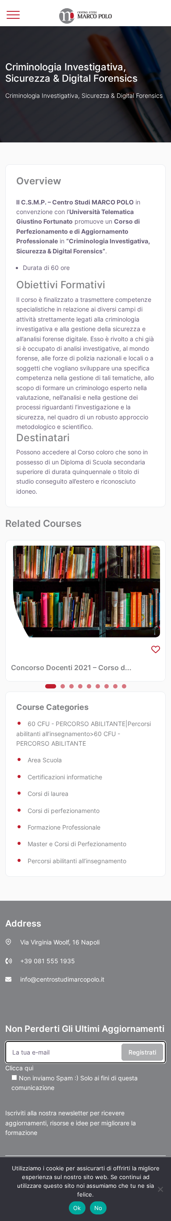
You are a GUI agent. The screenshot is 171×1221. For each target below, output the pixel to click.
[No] (160, 1189)
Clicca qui (71, 1077)
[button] (50, 686)
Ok (77, 1207)
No (98, 1207)
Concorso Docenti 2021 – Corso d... (71, 667)
